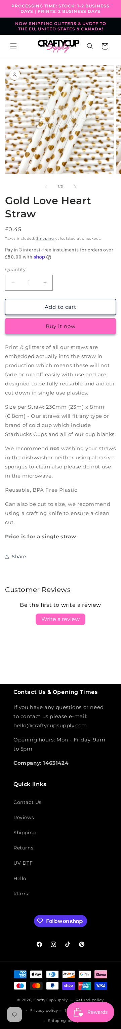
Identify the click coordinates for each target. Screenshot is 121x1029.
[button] (13, 46)
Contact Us (27, 802)
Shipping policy (64, 1020)
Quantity (15, 269)
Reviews (23, 817)
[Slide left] (45, 186)
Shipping (45, 238)
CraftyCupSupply (51, 1000)
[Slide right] (75, 186)
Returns (23, 848)
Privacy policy (44, 1010)
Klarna (21, 894)
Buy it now (61, 326)
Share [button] (19, 556)
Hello (20, 878)
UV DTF (23, 863)
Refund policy (90, 1000)
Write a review (60, 619)
